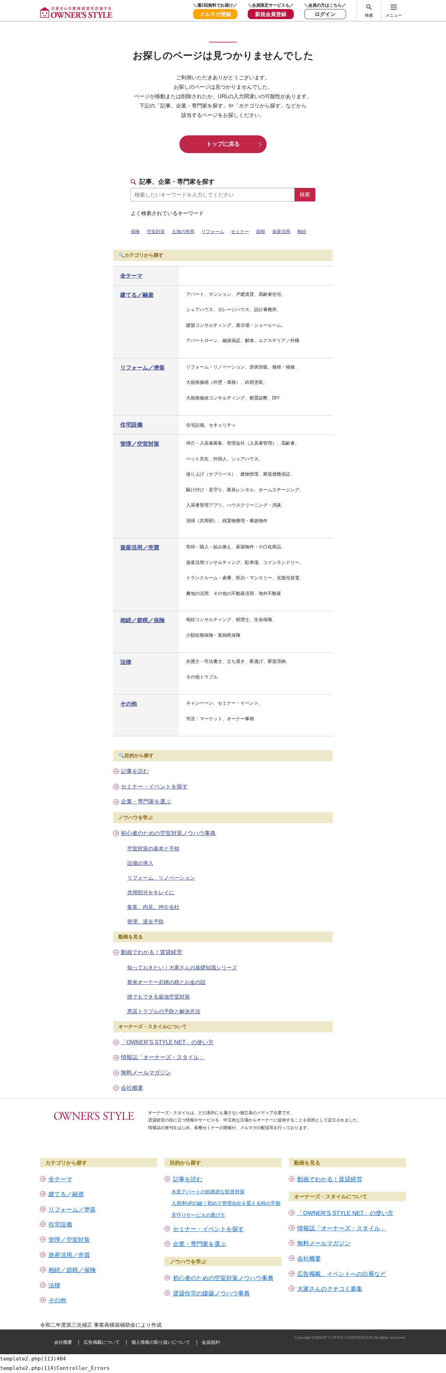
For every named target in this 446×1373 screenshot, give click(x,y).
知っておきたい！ (182, 967)
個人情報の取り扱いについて (160, 1342)
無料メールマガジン (146, 1073)
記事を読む (135, 771)
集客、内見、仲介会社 (153, 907)
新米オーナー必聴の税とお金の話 (166, 982)
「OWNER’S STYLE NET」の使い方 (167, 1042)
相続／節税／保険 (142, 620)
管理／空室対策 (139, 444)
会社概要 (132, 1088)
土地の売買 (183, 231)
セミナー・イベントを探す (154, 786)
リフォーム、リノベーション (161, 878)
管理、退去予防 (145, 921)
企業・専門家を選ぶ (146, 801)
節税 (260, 231)
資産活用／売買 (139, 547)
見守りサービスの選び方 (198, 1215)
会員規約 (211, 1342)
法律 (125, 662)
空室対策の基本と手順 (153, 848)
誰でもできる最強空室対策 (158, 997)
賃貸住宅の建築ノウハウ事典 (211, 1293)
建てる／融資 (137, 295)
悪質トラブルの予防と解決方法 (163, 1011)
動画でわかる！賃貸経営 (151, 952)
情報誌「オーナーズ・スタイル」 (163, 1057)
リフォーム (212, 231)
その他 (128, 704)
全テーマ (131, 276)
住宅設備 (131, 425)
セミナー (240, 231)
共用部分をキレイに (150, 892)
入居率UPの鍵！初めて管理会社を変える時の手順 (225, 1203)
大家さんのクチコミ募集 (329, 1289)
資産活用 (281, 231)
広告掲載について (102, 1342)
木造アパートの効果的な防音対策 (208, 1192)
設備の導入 (140, 863)
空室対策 (156, 231)
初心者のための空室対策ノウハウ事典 (168, 833)
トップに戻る (223, 144)
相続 (301, 231)
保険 (135, 231)
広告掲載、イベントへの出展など (341, 1274)
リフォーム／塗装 (142, 368)
